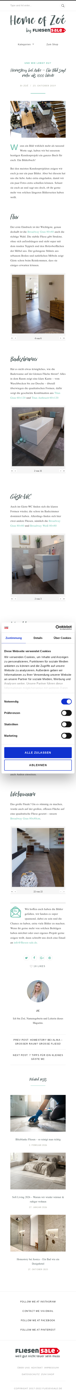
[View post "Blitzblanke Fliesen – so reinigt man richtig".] (38, 1113)
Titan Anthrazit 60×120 (45, 397)
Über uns (23, 1368)
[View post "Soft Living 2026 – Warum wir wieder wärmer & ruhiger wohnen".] (38, 1171)
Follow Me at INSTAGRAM (38, 1301)
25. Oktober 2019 (44, 86)
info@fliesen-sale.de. (26, 942)
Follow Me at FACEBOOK (38, 1320)
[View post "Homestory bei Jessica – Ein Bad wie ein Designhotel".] (38, 1233)
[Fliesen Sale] (38, 24)
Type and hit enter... (21, 5)
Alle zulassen (38, 752)
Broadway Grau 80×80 (40, 231)
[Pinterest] (50, 958)
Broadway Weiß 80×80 (43, 525)
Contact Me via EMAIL (38, 1311)
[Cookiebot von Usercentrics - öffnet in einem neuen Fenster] (55, 627)
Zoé (24, 86)
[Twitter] (26, 958)
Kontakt (37, 1368)
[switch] (66, 713)
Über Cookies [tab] (62, 637)
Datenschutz (31, 1374)
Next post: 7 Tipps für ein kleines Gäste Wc (38, 1057)
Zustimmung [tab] (14, 637)
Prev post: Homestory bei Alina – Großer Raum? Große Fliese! (38, 1042)
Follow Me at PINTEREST (38, 1330)
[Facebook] (34, 958)
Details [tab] (38, 637)
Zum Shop (52, 44)
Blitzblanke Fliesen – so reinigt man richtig (38, 1139)
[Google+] (42, 958)
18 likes (39, 966)
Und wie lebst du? (38, 63)
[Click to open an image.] (38, 119)
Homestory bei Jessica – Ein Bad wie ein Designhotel (38, 1261)
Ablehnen (38, 765)
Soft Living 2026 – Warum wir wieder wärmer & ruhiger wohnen (38, 1199)
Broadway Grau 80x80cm (25, 818)
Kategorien (24, 44)
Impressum (51, 1368)
